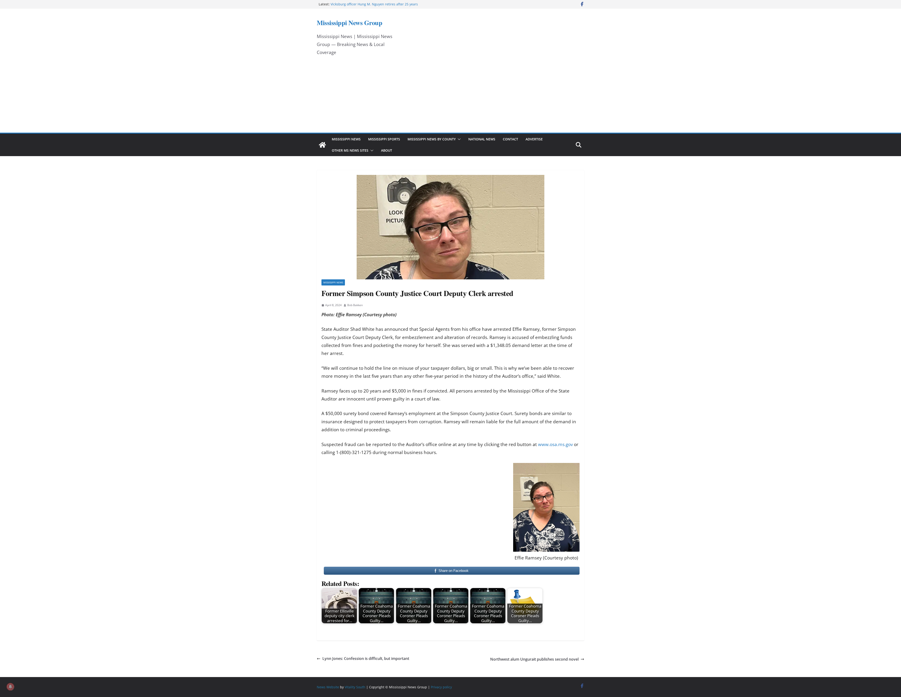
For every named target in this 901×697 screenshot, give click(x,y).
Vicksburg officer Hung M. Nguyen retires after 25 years (374, 4)
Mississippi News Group (349, 22)
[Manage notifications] (10, 686)
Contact (510, 139)
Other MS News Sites (350, 150)
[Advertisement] (450, 97)
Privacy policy (441, 687)
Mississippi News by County (432, 139)
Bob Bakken (355, 305)
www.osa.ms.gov (555, 444)
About (386, 150)
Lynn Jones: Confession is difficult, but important (365, 658)
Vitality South (355, 687)
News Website (328, 687)
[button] (458, 139)
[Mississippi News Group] (322, 144)
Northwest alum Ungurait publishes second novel (534, 659)
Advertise (534, 139)
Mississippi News (346, 139)
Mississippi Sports (384, 139)
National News (481, 139)
